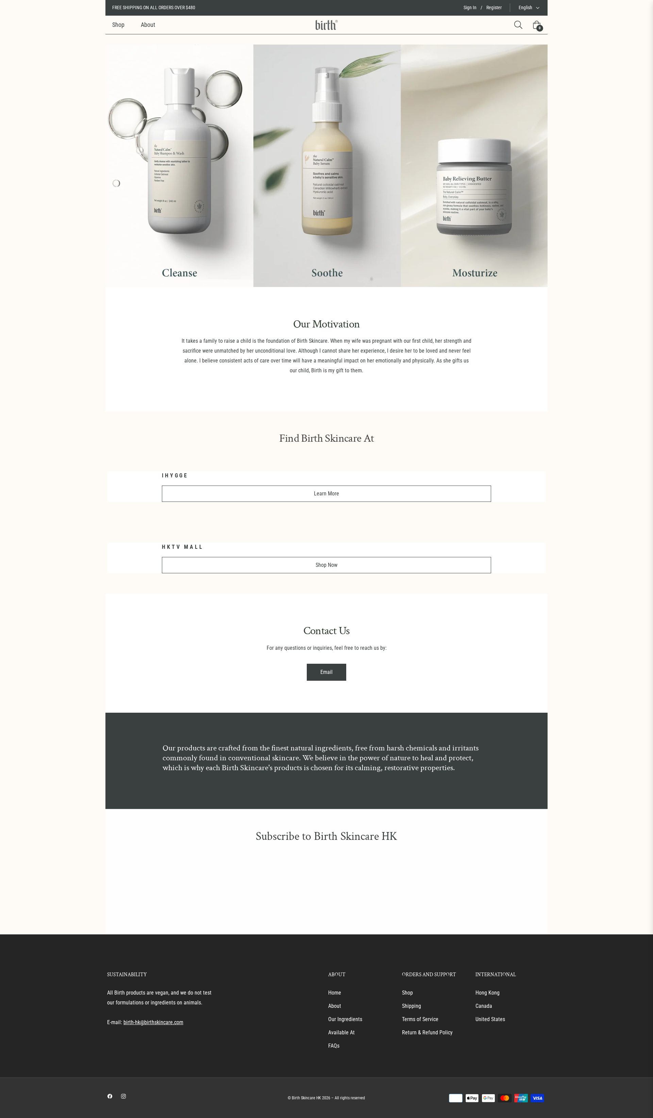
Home (334, 992)
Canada (483, 1006)
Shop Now (326, 565)
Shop (407, 992)
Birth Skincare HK (306, 1098)
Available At (341, 1032)
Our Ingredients (345, 1019)
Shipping (411, 1006)
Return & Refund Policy (427, 1032)
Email (326, 672)
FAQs (333, 1046)
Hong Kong (487, 992)
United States (490, 1019)
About (334, 1006)
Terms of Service (420, 1019)
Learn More (326, 493)
